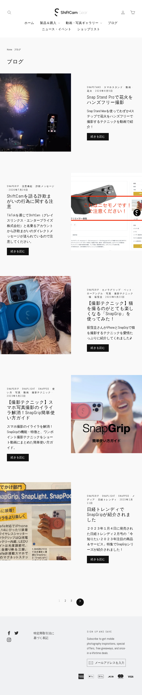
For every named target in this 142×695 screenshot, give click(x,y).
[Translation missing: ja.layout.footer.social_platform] (9, 633)
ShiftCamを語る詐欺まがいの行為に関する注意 (30, 201)
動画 (129, 87)
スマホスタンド (114, 87)
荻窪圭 (99, 297)
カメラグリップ (112, 289)
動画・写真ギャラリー (82, 23)
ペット (128, 289)
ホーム (29, 23)
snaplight (29, 388)
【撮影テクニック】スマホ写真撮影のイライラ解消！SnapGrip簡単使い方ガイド (31, 410)
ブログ (113, 23)
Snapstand (94, 87)
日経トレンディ (108, 499)
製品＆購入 (48, 23)
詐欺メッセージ (45, 186)
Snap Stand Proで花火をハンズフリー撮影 (110, 99)
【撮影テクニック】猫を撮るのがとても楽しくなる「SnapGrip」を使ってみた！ (110, 311)
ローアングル (95, 293)
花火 (90, 90)
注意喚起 (28, 186)
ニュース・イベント (56, 29)
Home (9, 49)
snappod (44, 388)
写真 (109, 293)
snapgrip (13, 186)
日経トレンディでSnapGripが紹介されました (109, 514)
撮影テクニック (123, 293)
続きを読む (98, 136)
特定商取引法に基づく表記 (44, 635)
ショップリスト (88, 29)
